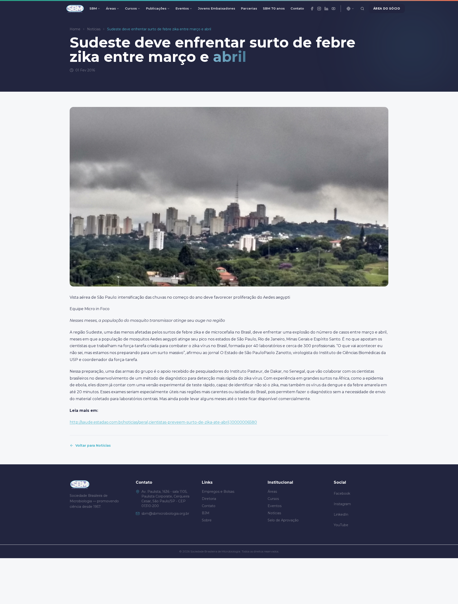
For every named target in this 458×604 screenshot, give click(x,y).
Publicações (156, 8)
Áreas (111, 8)
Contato (297, 8)
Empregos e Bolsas (218, 491)
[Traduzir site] (350, 8)
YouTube (341, 525)
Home (75, 29)
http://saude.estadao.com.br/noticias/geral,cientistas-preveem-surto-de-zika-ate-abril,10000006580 (163, 422)
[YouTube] (333, 8)
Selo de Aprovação (283, 520)
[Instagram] (319, 8)
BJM (205, 513)
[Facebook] (312, 8)
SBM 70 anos (274, 8)
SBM (93, 8)
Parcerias (249, 8)
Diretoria (209, 499)
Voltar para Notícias (93, 445)
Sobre (207, 520)
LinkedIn (341, 514)
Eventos (182, 8)
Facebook (342, 493)
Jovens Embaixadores (216, 8)
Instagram (342, 504)
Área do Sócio (386, 8)
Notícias (93, 29)
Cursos (131, 8)
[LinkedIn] (326, 8)
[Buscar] (362, 8)
